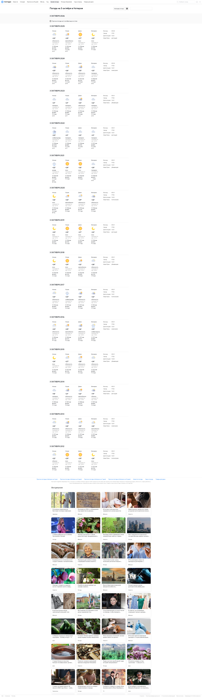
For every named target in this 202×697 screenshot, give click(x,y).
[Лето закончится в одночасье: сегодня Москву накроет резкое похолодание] (139, 529)
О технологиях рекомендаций (168, 696)
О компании (7, 696)
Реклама (13, 696)
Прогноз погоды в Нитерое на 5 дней (71, 479)
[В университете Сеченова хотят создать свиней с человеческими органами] (63, 554)
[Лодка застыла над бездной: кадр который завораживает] (113, 656)
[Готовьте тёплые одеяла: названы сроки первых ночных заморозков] (88, 630)
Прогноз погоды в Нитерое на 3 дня (47, 479)
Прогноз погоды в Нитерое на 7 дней (95, 479)
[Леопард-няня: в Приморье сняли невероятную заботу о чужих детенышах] (113, 529)
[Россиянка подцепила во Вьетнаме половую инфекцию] (63, 504)
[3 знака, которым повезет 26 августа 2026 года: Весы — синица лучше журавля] (63, 681)
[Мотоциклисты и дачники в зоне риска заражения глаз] (88, 605)
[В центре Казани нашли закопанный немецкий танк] (63, 605)
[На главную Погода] (7, 2)
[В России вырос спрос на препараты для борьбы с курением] (139, 554)
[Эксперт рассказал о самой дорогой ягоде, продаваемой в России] (88, 529)
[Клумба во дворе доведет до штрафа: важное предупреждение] (88, 580)
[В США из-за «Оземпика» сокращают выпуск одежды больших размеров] (139, 605)
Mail (2, 696)
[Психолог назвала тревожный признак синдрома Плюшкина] (88, 656)
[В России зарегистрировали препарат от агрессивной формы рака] (139, 630)
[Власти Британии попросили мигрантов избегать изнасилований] (113, 580)
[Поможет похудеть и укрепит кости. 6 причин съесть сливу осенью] (63, 580)
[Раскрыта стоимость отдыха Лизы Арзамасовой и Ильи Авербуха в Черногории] (113, 681)
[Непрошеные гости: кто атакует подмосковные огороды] (88, 681)
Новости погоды (138, 479)
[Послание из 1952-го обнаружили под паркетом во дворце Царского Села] (88, 504)
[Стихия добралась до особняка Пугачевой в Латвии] (63, 529)
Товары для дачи (160, 479)
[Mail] (2, 2)
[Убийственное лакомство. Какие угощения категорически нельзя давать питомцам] (139, 504)
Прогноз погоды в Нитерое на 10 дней (119, 479)
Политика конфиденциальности (153, 696)
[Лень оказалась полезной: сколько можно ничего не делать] (113, 630)
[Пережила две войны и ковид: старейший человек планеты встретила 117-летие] (88, 554)
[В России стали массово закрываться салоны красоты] (113, 504)
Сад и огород (149, 479)
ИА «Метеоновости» (196, 696)
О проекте (142, 696)
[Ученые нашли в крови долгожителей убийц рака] (139, 580)
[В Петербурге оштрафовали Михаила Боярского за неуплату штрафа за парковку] (139, 681)
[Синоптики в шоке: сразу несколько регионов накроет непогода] (113, 554)
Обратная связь (179, 696)
